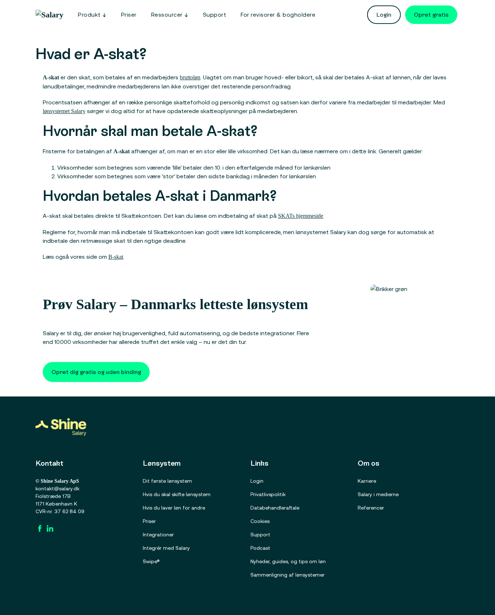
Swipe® (151, 561)
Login (384, 14)
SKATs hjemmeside (300, 216)
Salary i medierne (378, 494)
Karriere (367, 481)
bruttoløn (190, 77)
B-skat (115, 257)
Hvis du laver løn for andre (174, 508)
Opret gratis (431, 14)
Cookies (260, 521)
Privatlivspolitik (268, 494)
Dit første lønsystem (167, 481)
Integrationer (158, 534)
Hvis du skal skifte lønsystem (177, 494)
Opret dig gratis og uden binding (96, 372)
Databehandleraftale (274, 508)
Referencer (371, 508)
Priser (129, 14)
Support (214, 14)
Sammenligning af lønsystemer (287, 575)
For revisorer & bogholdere (278, 14)
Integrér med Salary (166, 548)
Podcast (260, 548)
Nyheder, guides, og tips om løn (288, 561)
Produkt (89, 14)
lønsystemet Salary (64, 111)
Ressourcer (167, 14)
